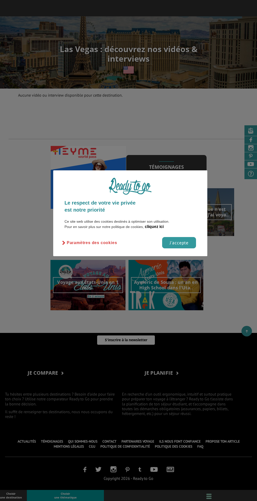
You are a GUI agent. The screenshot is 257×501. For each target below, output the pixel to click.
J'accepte (179, 243)
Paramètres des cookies (92, 243)
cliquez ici (154, 226)
